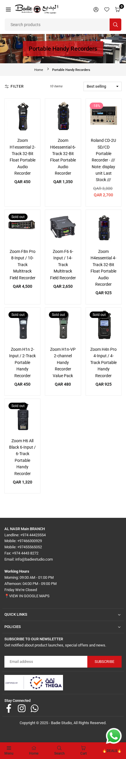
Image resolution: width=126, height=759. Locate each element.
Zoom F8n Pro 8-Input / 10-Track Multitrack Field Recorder (22, 264)
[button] (8, 9)
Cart (83, 753)
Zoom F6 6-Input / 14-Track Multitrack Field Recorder (63, 264)
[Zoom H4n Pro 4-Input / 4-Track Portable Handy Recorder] (103, 325)
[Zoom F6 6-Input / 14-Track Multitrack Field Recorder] (63, 227)
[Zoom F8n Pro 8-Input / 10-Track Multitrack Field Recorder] (22, 227)
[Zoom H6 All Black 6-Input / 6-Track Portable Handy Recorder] (22, 416)
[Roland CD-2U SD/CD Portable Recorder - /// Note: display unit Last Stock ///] (103, 116)
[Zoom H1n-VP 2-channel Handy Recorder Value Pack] (63, 325)
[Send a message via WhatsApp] (114, 736)
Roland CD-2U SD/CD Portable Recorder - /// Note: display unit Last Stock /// (103, 160)
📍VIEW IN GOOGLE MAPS (27, 596)
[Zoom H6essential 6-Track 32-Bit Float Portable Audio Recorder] (63, 116)
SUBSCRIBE (104, 661)
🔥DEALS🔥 (112, 751)
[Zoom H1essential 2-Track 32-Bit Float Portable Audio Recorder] (22, 116)
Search (59, 753)
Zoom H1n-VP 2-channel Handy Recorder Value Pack (63, 362)
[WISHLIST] (106, 9)
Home (38, 70)
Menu (8, 753)
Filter (17, 86)
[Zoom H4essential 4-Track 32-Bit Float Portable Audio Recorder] (103, 227)
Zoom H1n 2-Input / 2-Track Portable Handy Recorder (22, 362)
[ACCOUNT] (96, 9)
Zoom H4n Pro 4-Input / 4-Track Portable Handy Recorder (103, 362)
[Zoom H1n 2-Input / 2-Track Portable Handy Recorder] (22, 325)
